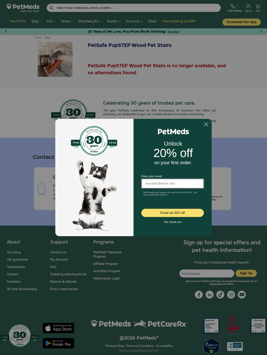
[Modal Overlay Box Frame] (133, 177)
